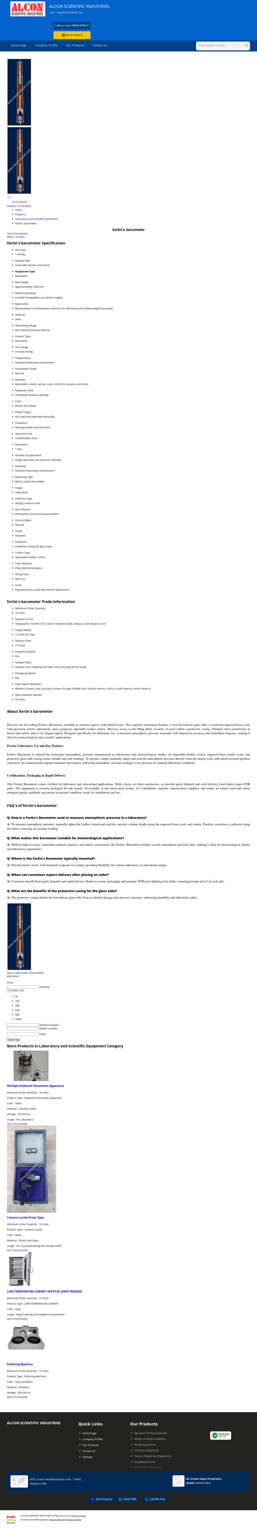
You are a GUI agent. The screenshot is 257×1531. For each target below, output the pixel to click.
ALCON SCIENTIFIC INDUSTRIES (79, 8)
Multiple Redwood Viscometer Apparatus (35, 1086)
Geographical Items (144, 1461)
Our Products (75, 45)
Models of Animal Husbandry (149, 1438)
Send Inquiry (74, 35)
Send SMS (129, 1499)
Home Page (19, 45)
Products (20, 214)
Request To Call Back (19, 206)
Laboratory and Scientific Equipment (36, 219)
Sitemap (87, 1457)
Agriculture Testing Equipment (150, 1433)
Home (18, 209)
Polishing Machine (20, 1364)
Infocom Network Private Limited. (65, 1519)
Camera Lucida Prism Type (25, 1217)
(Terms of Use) (79, 1515)
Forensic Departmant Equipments (152, 1456)
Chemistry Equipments (146, 1450)
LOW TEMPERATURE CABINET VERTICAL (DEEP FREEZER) (44, 1291)
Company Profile (46, 45)
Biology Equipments (145, 1444)
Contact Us (100, 45)
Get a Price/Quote (17, 233)
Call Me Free (157, 1499)
